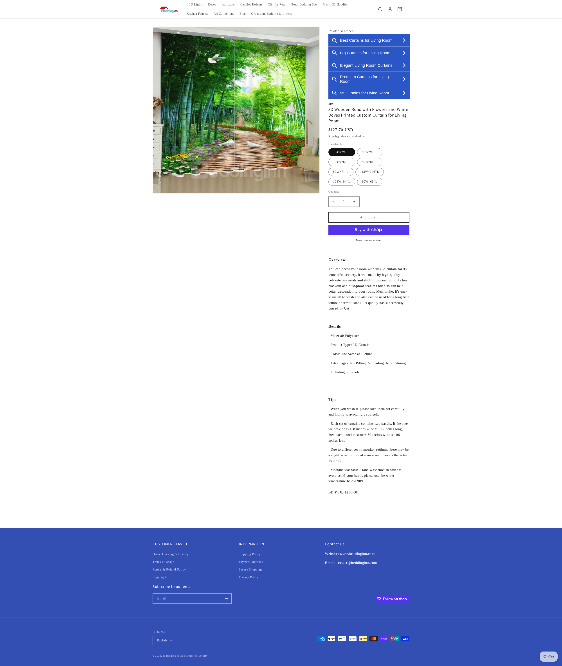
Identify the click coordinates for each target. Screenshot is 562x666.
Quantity (334, 191)
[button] (380, 9)
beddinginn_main (173, 655)
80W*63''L (370, 181)
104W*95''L (342, 152)
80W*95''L (370, 152)
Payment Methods (251, 561)
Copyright (159, 577)
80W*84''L (370, 162)
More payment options (369, 240)
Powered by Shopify (196, 655)
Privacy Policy (249, 577)
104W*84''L (342, 181)
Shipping (333, 136)
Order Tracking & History (170, 554)
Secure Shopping (250, 569)
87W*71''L (341, 171)
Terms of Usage (163, 561)
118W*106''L (369, 171)
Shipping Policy (250, 554)
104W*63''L (342, 162)
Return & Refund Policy (169, 569)
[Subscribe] (226, 598)
